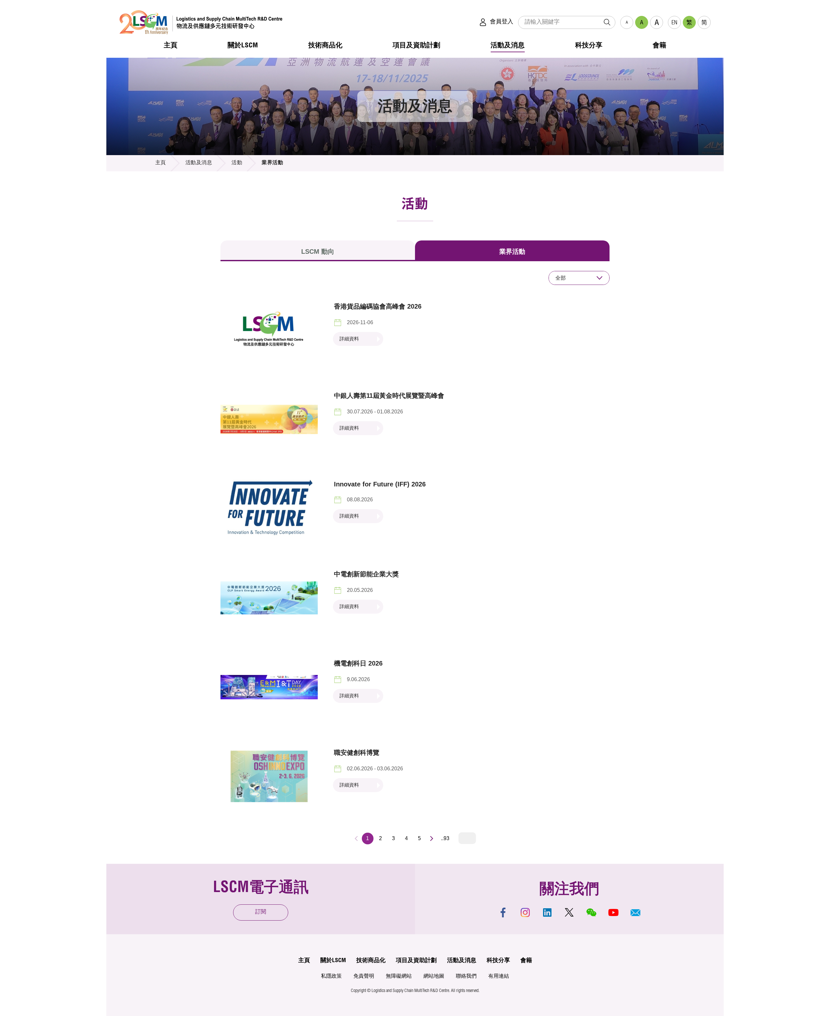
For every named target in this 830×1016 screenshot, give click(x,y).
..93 (445, 838)
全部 (560, 278)
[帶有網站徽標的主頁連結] (200, 22)
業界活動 (512, 251)
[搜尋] (607, 22)
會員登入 (501, 22)
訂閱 (260, 912)
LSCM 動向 (317, 251)
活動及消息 (198, 163)
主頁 (160, 163)
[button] (635, 912)
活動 (236, 163)
